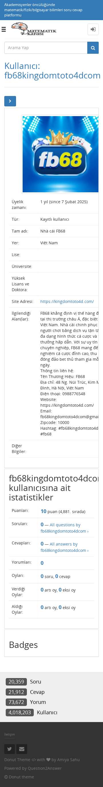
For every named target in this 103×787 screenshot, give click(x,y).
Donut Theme (17, 759)
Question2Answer (45, 768)
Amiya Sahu (68, 759)
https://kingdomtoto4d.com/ (67, 301)
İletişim (9, 734)
